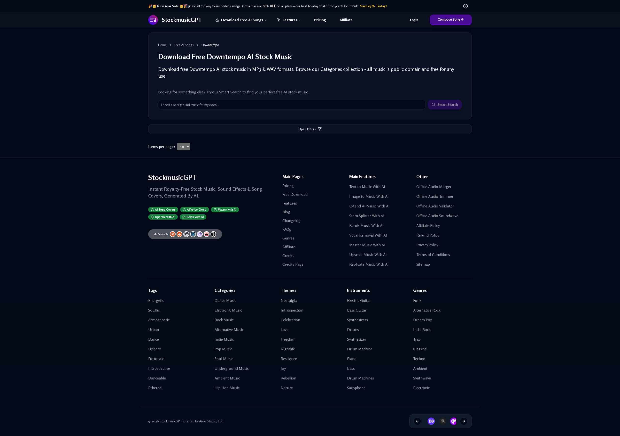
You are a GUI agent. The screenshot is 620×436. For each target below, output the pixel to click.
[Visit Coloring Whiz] (451, 421)
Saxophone (356, 387)
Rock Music (224, 319)
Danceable (157, 378)
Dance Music (225, 300)
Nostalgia (289, 300)
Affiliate (346, 19)
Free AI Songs (184, 45)
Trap (417, 339)
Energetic (156, 300)
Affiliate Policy (428, 225)
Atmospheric (159, 319)
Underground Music (232, 368)
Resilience (289, 358)
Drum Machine (359, 348)
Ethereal (155, 387)
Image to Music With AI (369, 196)
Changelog (291, 220)
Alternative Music (229, 329)
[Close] (465, 6)
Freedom (288, 339)
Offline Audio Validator (435, 206)
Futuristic (156, 358)
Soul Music (224, 358)
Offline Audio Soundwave (437, 215)
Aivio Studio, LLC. (211, 421)
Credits (288, 255)
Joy (283, 368)
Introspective (159, 368)
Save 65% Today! (373, 6)
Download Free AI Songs (242, 19)
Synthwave (422, 378)
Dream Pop (422, 319)
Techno (419, 358)
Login (414, 20)
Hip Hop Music (227, 387)
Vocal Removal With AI (368, 235)
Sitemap (423, 264)
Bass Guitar (356, 310)
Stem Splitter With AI (366, 215)
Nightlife (288, 348)
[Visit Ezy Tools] (440, 421)
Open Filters (307, 129)
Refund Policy (427, 235)
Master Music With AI (367, 244)
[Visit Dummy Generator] (428, 421)
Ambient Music (227, 378)
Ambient (420, 368)
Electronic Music (228, 310)
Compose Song (449, 19)
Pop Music (223, 348)
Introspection (292, 310)
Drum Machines (360, 378)
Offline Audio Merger (433, 186)
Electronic (421, 387)
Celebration (290, 319)
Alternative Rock (427, 310)
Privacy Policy (427, 244)
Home (162, 45)
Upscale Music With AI (368, 254)
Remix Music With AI (366, 225)
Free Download (295, 194)
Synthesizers (357, 319)
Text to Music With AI (367, 186)
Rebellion (288, 378)
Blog (286, 211)
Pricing (320, 19)
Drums (353, 329)
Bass (351, 368)
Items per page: (161, 146)
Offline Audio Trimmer (434, 196)
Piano (351, 358)
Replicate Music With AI (369, 264)
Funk (417, 300)
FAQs (286, 229)
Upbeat (154, 348)
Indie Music (224, 339)
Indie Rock (422, 329)
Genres (288, 238)
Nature (287, 387)
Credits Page (292, 264)
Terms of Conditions (433, 254)
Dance (153, 339)
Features (290, 19)
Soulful (154, 310)
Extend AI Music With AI (369, 206)
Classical (420, 348)
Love (284, 329)
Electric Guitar (359, 300)
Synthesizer (356, 339)
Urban (153, 329)
